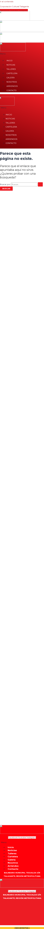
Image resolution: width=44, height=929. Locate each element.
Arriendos (12, 86)
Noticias (10, 65)
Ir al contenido (6, 1)
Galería (10, 78)
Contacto (11, 90)
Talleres (11, 69)
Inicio (9, 61)
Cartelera (11, 73)
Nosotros (11, 82)
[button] (22, 842)
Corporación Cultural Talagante (14, 6)
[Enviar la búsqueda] (40, 184)
